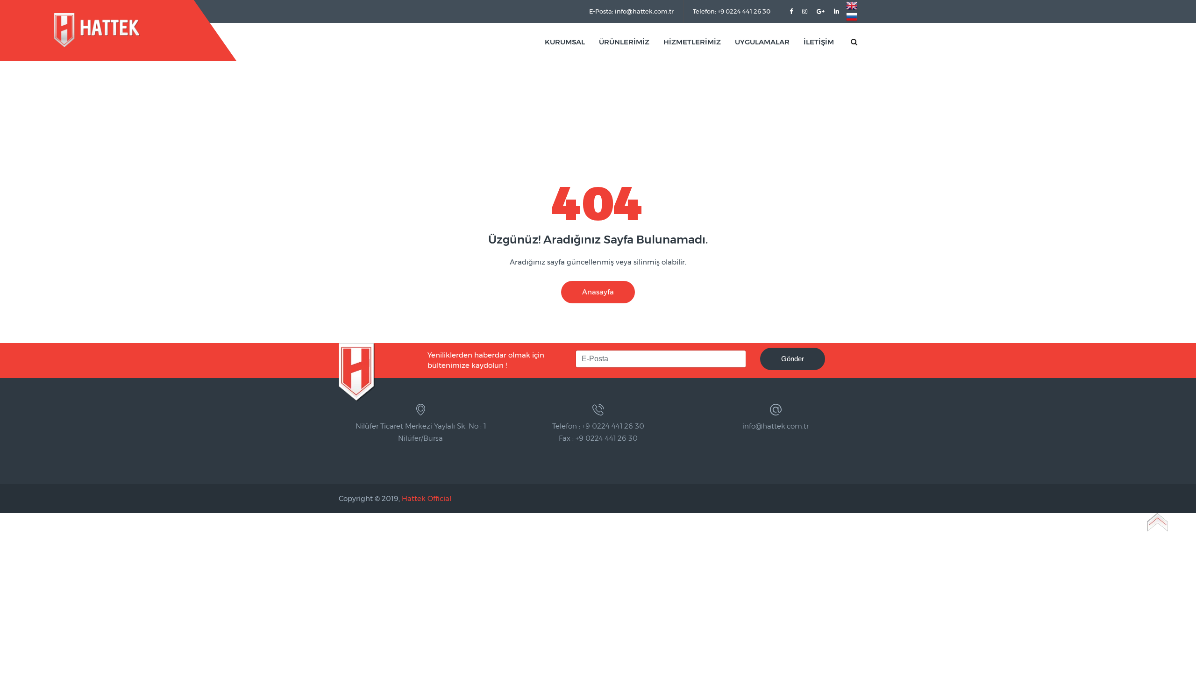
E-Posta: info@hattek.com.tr (631, 11)
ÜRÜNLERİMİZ (624, 41)
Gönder (792, 359)
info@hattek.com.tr (775, 426)
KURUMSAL (565, 41)
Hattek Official (426, 498)
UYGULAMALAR (762, 41)
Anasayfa (598, 291)
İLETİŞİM (819, 41)
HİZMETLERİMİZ (692, 41)
